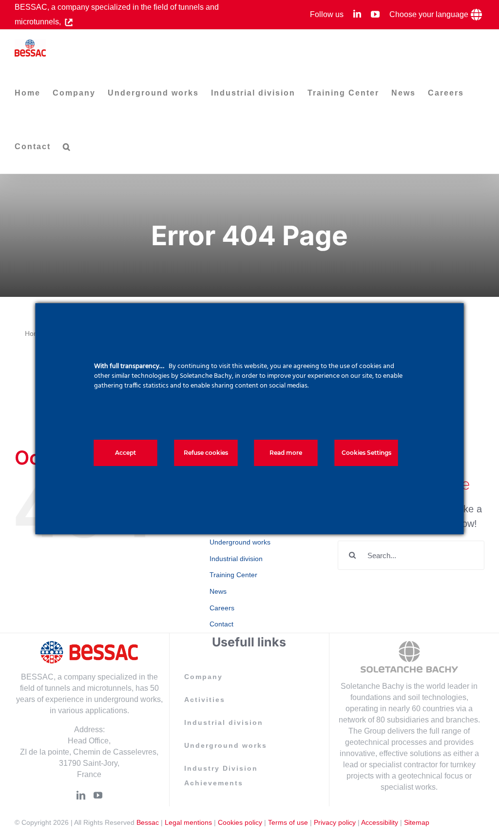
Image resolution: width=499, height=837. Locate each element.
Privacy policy (335, 822)
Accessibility (379, 822)
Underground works (240, 542)
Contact (221, 624)
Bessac (147, 822)
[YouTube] (98, 795)
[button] (67, 147)
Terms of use (288, 822)
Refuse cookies (206, 452)
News (218, 591)
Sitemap (416, 822)
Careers (222, 608)
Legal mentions (188, 822)
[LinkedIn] (81, 795)
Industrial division (236, 559)
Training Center (233, 575)
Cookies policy (240, 822)
